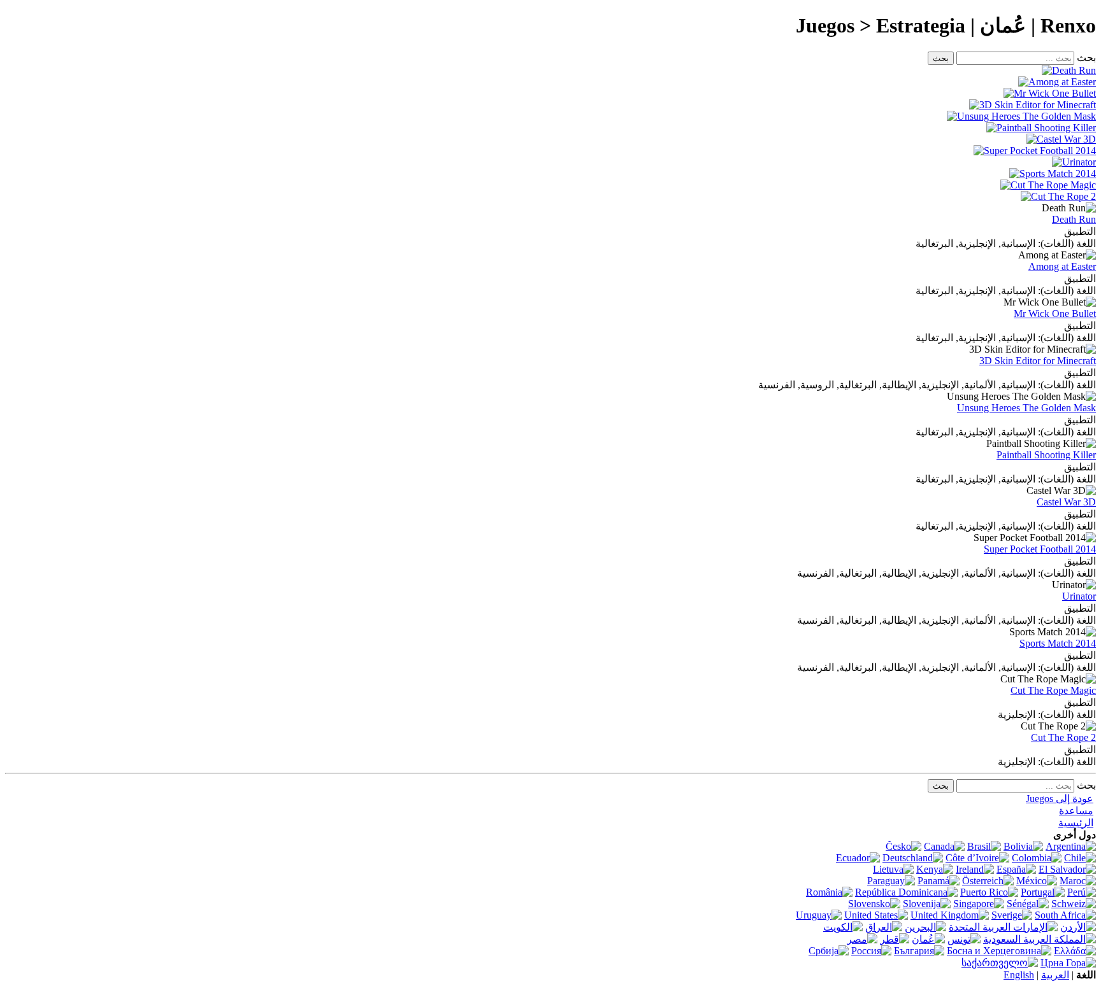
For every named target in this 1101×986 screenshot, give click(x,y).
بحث (1086, 57)
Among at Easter (1062, 266)
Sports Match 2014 (1057, 643)
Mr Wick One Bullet (1055, 313)
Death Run (1074, 219)
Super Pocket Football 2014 (1040, 549)
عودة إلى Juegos (1059, 798)
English (1019, 974)
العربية (1055, 974)
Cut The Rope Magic (1053, 690)
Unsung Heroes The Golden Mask (1026, 407)
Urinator (1079, 596)
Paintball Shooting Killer (1046, 454)
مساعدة (1076, 810)
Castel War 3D (1066, 502)
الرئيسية (1075, 822)
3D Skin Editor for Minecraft (1037, 360)
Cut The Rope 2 (1063, 737)
